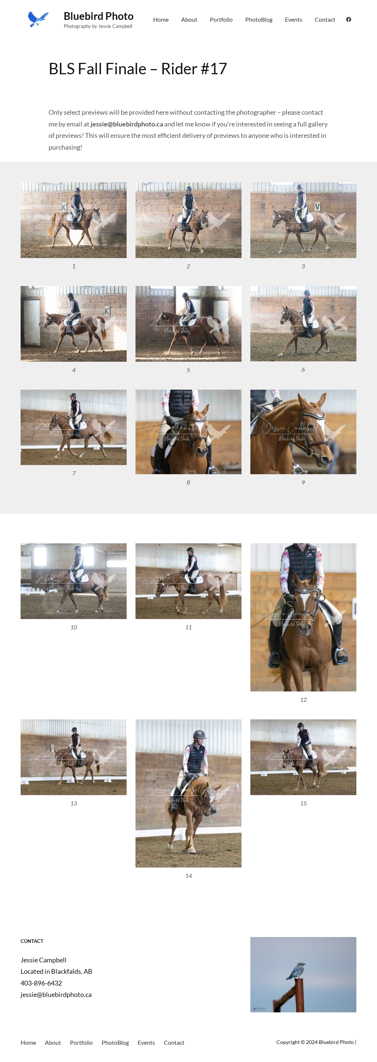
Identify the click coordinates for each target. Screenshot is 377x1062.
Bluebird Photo (99, 16)
